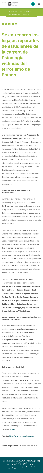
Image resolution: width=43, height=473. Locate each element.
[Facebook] (3, 24)
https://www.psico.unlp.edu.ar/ (21, 436)
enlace (12, 429)
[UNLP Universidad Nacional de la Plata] (10, 4)
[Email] (9, 24)
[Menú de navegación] (38, 4)
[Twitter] (6, 24)
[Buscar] (33, 4)
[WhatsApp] (13, 24)
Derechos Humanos (23, 12)
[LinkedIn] (16, 24)
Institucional (12, 12)
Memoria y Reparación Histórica (18, 14)
